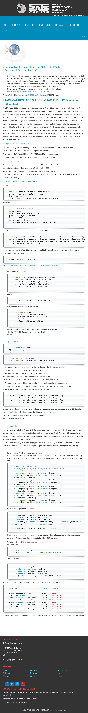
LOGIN (82, 36)
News (60, 676)
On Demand (7, 673)
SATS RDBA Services (35, 95)
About (60, 673)
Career (32, 676)
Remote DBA (62, 670)
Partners (6, 676)
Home (5, 670)
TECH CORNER (73, 25)
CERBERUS (15, 25)
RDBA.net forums (63, 615)
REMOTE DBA (30, 25)
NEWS (5, 31)
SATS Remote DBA (14, 76)
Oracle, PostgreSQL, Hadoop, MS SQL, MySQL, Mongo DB (28, 91)
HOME (5, 25)
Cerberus (33, 670)
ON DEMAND (44, 25)
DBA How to (34, 673)
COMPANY (58, 25)
